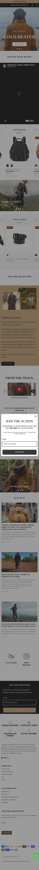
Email (4, 439)
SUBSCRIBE (19, 452)
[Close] (35, 416)
